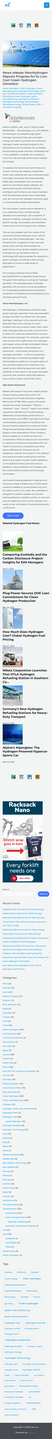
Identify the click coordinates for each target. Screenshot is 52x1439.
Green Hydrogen (27, 88)
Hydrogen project (13, 1346)
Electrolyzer (10, 1297)
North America (26, 1380)
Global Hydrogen (11, 1084)
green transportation (16, 1316)
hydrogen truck (11, 1370)
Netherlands (9, 1380)
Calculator (7, 1013)
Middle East (8, 1159)
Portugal (7, 1180)
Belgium (7, 1000)
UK (4, 1230)
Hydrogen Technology (28, 91)
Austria (6, 992)
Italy (5, 1142)
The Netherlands (11, 1204)
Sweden (7, 1196)
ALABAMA (10, 1238)
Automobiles (11, 1213)
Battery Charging (11, 996)
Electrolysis (8, 96)
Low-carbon (39, 1375)
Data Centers (9, 1042)
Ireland (6, 1138)
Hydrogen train (11, 1364)
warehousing (9, 1251)
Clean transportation (15, 1285)
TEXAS (8, 1247)
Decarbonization (13, 1291)
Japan (5, 1146)
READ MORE (13, 516)
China (5, 1025)
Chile (5, 1021)
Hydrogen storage (13, 1352)
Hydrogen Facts (10, 1113)
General (6, 1075)
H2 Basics (7, 1104)
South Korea (9, 1188)
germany (9, 1303)
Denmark (7, 1046)
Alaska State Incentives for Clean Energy (22, 913)
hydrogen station (34, 1346)
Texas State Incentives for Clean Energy (22, 934)
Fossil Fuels (8, 1063)
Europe (6, 1054)
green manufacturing (17, 1310)
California (21, 1272)
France (6, 1067)
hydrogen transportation (34, 1364)
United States (28, 104)
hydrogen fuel (12, 1323)
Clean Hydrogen (10, 88)
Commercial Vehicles (13, 1038)
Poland (6, 1175)
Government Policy (12, 1088)
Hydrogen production (28, 99)
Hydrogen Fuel (10, 1117)
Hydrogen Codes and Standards (18, 1109)
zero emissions (12, 1415)
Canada (6, 1017)
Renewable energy (12, 104)
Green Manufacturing (13, 1100)
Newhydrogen (32, 102)
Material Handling (11, 1155)
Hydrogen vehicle (31, 1370)
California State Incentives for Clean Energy (24, 930)
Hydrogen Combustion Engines (20, 1226)
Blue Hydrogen (10, 1004)
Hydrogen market (12, 1328)
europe (25, 1297)
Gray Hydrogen (10, 1092)
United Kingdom (12, 1403)
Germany (7, 1079)
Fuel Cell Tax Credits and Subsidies (19, 1071)
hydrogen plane (32, 1328)
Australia (7, 988)
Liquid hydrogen (21, 1375)
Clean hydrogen (35, 94)
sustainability (34, 1391)
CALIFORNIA (11, 1243)
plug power (9, 1386)
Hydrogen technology (13, 102)
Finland (6, 1059)
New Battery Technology (15, 1163)
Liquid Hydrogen (13, 1121)
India (5, 1134)
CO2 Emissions (10, 1034)
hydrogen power (11, 1334)
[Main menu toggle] (46, 5)
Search (6, 889)
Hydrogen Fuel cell (35, 1322)
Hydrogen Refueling (18, 1222)
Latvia (5, 1150)
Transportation (10, 1209)
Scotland (7, 1184)
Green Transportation (15, 1217)
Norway (6, 1171)
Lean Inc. (32, 1432)
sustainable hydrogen (14, 1397)
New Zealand (9, 1167)
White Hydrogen (11, 1255)
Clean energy (11, 1278)
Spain (5, 1192)
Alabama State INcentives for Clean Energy (23, 909)
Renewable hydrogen (13, 1392)
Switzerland (8, 1200)
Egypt (5, 1050)
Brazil (5, 1009)
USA (42, 91)
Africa (5, 984)
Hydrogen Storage (11, 1125)
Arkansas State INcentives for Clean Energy (23, 918)
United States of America (15, 1409)
